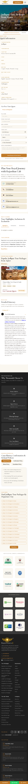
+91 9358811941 (5, 653)
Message (15, 782)
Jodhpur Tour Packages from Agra (9, 501)
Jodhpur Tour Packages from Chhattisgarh (11, 534)
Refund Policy (6, 464)
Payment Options (18, 706)
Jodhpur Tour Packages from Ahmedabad (10, 504)
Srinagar (16, 680)
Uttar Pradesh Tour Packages (5, 676)
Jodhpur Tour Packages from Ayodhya (10, 516)
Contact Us (17, 701)
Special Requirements (6, 145)
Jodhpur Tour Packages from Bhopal (9, 525)
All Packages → (4, 263)
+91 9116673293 (5, 655)
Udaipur (16, 668)
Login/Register (18, 2)
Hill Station (3, 720)
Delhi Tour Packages (5, 670)
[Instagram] (15, 732)
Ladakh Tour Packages (6, 679)
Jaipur (16, 666)
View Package (21, 290)
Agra (16, 677)
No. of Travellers (5, 134)
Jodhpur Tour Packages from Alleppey (10, 507)
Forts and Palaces (5, 708)
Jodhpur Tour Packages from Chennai (10, 531)
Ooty (16, 691)
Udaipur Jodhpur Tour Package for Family (12, 282)
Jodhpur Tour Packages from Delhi (9, 543)
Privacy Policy (18, 708)
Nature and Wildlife (5, 703)
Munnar (16, 689)
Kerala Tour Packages (5, 692)
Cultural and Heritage (5, 699)
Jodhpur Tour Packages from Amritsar (10, 510)
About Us (17, 699)
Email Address (4, 124)
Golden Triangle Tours (6, 668)
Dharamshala (17, 687)
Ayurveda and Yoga (5, 715)
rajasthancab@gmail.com (7, 658)
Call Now (24, 782)
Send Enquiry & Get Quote (14, 155)
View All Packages (19, 21)
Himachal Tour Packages (6, 681)
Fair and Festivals (5, 713)
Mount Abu (17, 673)
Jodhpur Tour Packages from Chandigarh (10, 528)
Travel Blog (17, 703)
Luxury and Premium (5, 710)
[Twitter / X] (22, 732)
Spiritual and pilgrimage (6, 706)
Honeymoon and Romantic (7, 701)
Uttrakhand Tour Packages (6, 683)
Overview (24, 32)
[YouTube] (18, 732)
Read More (4, 249)
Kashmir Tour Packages (6, 685)
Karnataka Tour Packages (6, 690)
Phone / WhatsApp (5, 119)
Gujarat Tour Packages (6, 673)
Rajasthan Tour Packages (6, 666)
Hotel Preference (5, 140)
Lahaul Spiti (17, 684)
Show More (14, 547)
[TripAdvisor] (25, 732)
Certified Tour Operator (20, 715)
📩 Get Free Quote (7, 21)
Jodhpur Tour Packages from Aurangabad (10, 513)
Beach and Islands (5, 717)
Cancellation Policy (17, 464)
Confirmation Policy (17, 460)
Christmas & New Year (6, 724)
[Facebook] (12, 732)
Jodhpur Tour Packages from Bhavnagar (10, 522)
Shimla (16, 682)
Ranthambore (18, 675)
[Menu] (25, 2)
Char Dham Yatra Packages (7, 688)
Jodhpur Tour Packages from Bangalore (10, 519)
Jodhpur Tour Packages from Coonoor (10, 540)
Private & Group (4, 722)
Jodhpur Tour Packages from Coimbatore (10, 537)
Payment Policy (6, 460)
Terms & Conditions (19, 710)
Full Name (3, 113)
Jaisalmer (17, 670)
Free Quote (5, 782)
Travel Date (4, 129)
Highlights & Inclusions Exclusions (11, 32)
